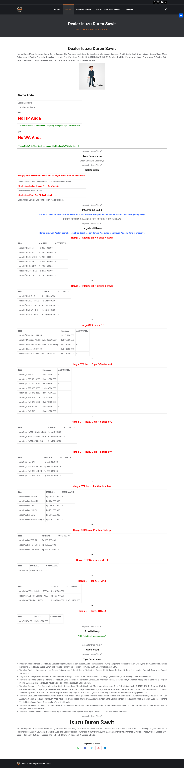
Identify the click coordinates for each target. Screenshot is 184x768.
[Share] (180, 15)
